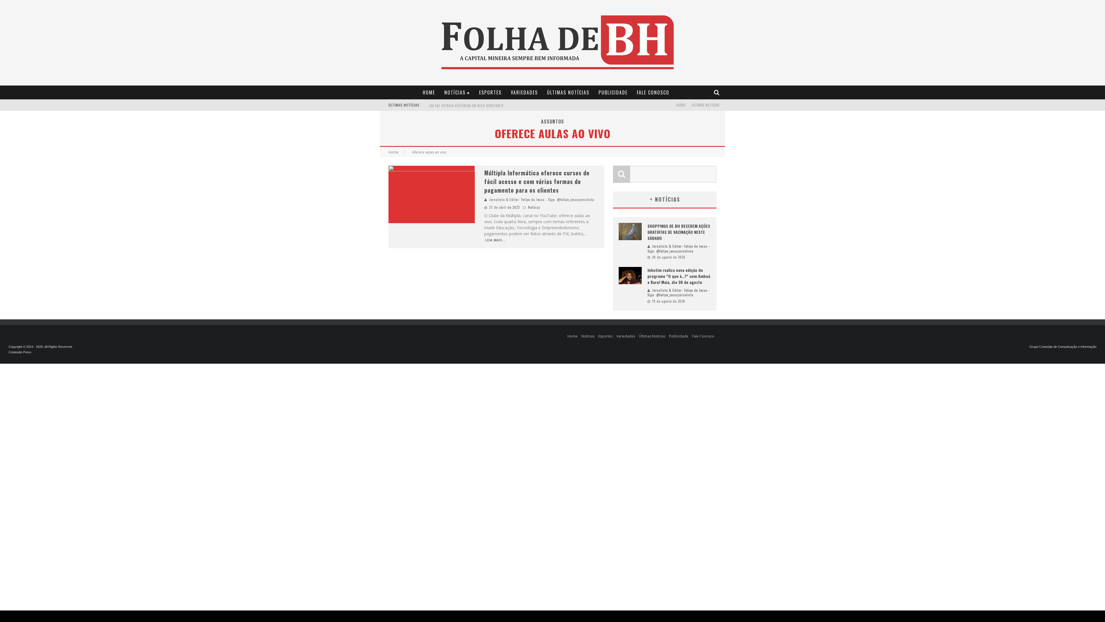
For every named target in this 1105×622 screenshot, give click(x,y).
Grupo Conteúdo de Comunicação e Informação (1062, 346)
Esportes (490, 92)
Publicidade (613, 92)
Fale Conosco (653, 92)
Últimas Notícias (568, 92)
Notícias (455, 92)
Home (429, 92)
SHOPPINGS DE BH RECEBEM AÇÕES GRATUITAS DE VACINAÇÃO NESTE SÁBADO (678, 232)
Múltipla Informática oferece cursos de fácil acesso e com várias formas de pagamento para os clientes (537, 181)
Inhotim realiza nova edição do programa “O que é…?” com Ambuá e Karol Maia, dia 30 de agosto (678, 276)
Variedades (524, 92)
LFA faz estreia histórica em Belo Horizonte (466, 105)
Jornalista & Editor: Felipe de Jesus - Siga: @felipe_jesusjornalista (541, 199)
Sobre (681, 105)
